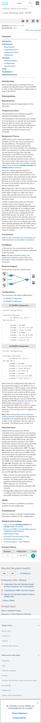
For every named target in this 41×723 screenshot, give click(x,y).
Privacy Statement (19, 713)
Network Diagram (10, 61)
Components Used (11, 50)
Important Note (9, 66)
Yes (4, 573)
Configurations (9, 63)
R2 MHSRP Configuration (13, 301)
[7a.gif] (19, 287)
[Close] (37, 703)
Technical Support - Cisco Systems (17, 542)
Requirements (9, 47)
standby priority (20, 414)
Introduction (7, 41)
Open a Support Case (10, 611)
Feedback (26, 573)
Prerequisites (7, 44)
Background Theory (11, 52)
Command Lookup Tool (21, 255)
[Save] (23, 21)
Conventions (8, 55)
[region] (20, 711)
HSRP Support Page (11, 534)
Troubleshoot (7, 72)
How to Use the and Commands (18, 525)
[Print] (37, 21)
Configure (6, 58)
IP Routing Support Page (13, 539)
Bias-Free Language (33, 30)
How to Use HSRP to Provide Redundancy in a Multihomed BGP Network (20, 530)
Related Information (9, 75)
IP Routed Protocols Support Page (16, 536)
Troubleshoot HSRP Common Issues (19, 590)
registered (6, 257)
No (13, 573)
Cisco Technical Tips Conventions (20, 238)
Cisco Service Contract (21, 614)
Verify (4, 69)
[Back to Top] (33, 556)
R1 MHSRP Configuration (13, 298)
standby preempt (8, 417)
